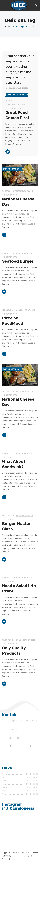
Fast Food (7, 640)
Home (7, 27)
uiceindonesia (19, 104)
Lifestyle (7, 310)
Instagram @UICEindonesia (18, 806)
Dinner (9, 101)
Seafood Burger (18, 261)
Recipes (6, 191)
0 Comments (14, 108)
